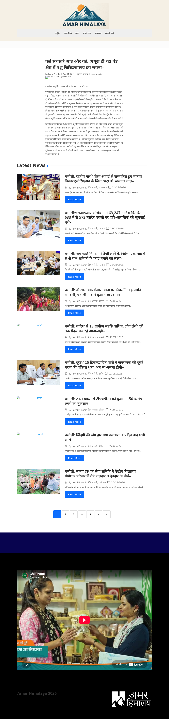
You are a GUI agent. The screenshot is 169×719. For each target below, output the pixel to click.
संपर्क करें (109, 33)
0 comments (96, 74)
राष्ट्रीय (57, 33)
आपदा (95, 337)
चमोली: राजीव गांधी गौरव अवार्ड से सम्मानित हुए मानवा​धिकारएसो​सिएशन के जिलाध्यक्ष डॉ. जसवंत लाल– (103, 179)
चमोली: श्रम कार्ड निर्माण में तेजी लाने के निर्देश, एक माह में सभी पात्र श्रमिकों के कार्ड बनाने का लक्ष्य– (105, 256)
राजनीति (68, 33)
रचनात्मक (103, 187)
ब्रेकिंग (101, 410)
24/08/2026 (119, 187)
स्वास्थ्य (98, 33)
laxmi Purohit (54, 74)
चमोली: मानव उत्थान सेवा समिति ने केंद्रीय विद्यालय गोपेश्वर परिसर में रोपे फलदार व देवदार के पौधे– (100, 473)
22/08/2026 (117, 228)
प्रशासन (102, 228)
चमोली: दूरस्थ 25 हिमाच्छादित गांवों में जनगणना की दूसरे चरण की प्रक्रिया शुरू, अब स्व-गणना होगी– (104, 365)
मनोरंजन (87, 33)
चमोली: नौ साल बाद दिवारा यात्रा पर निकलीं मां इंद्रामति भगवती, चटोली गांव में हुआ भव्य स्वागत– (103, 292)
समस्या (85, 74)
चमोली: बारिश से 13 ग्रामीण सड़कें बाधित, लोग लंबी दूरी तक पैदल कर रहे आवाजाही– (104, 328)
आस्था (94, 301)
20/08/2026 (118, 482)
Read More (74, 199)
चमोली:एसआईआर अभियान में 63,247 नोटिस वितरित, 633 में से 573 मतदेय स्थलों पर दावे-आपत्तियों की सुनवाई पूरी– (105, 217)
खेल (77, 33)
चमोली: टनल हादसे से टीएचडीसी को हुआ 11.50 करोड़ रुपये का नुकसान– (103, 401)
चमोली (79, 74)
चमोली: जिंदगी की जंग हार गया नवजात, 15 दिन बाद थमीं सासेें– (105, 437)
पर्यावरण (102, 482)
